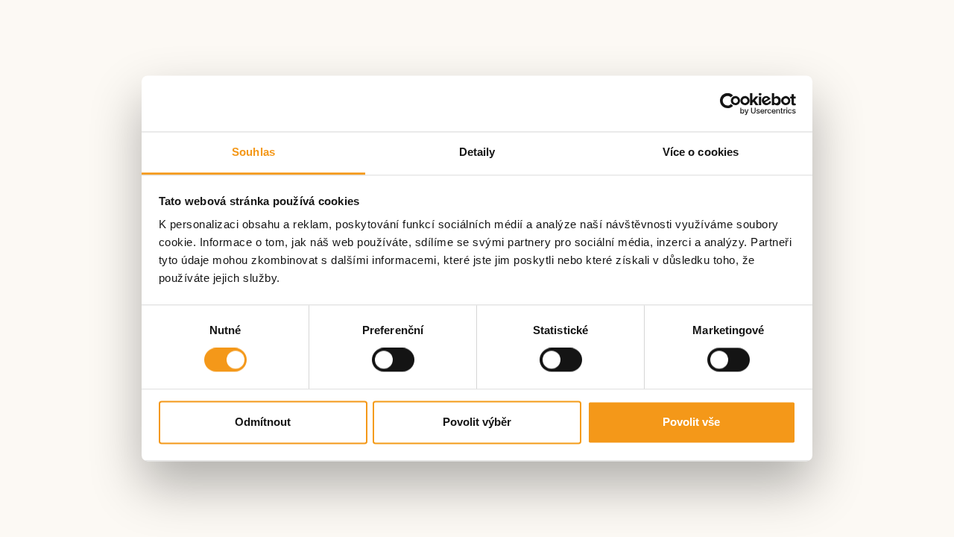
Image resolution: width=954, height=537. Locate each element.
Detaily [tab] (477, 151)
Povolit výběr (477, 421)
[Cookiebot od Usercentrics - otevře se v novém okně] (731, 103)
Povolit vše (691, 421)
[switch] (393, 360)
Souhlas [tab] (253, 151)
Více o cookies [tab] (701, 151)
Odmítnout (263, 421)
